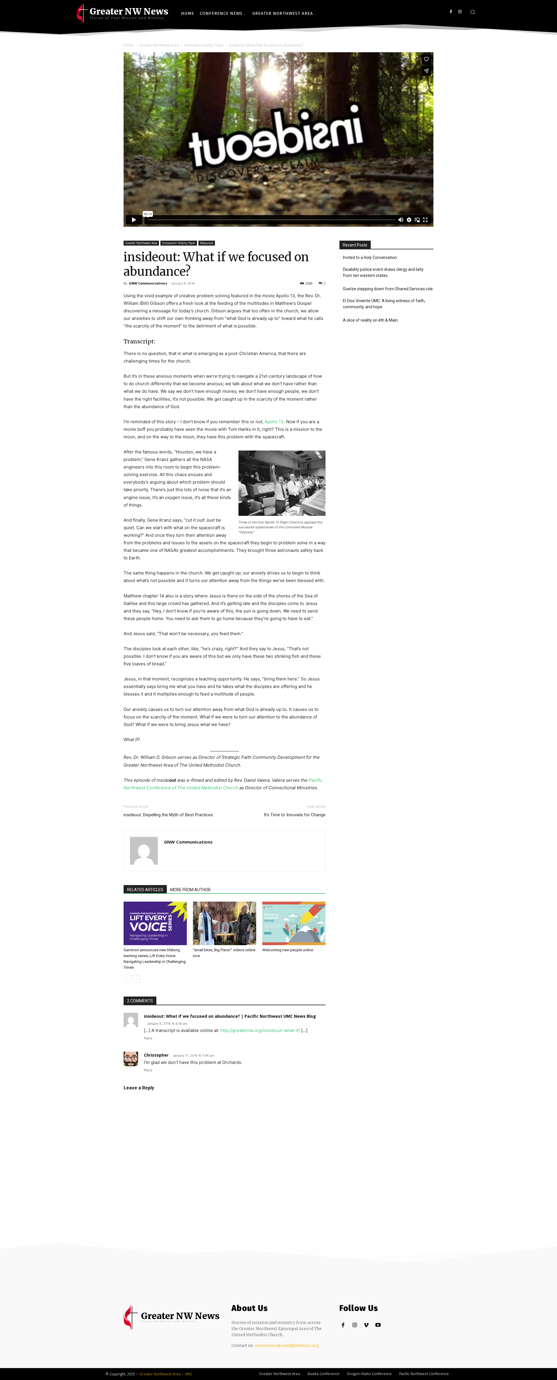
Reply (148, 1038)
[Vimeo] (366, 1325)
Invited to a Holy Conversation (370, 257)
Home (129, 45)
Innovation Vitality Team (203, 45)
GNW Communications (148, 283)
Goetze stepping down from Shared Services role (388, 289)
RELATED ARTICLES (145, 889)
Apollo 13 (274, 421)
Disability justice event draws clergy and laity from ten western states (383, 272)
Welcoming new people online (287, 950)
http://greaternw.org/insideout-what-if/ (260, 1030)
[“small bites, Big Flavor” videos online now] (224, 923)
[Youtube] (377, 1325)
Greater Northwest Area (159, 45)
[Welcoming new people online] (293, 923)
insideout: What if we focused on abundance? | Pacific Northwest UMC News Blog (230, 1016)
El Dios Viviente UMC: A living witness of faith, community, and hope (384, 303)
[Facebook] (451, 12)
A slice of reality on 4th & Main (370, 320)
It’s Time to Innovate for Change (294, 814)
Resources (206, 243)
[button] (472, 12)
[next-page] (136, 979)
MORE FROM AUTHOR (190, 889)
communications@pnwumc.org (286, 1345)
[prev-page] (127, 979)
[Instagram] (460, 12)
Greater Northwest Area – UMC (166, 1374)
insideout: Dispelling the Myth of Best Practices (168, 814)
